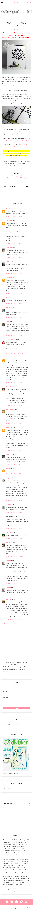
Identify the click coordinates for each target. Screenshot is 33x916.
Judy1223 (9, 542)
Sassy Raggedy (11, 339)
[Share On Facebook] (12, 177)
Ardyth (8, 478)
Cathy (8, 321)
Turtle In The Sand (12, 358)
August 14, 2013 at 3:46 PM (14, 216)
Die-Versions (8, 86)
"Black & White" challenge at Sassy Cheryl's (16, 140)
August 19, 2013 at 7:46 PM (14, 423)
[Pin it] (16, 177)
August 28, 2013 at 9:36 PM (14, 512)
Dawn (8, 261)
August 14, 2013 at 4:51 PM (14, 293)
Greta (8, 298)
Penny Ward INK (9, 907)
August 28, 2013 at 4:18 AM (14, 464)
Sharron (8, 599)
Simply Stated (10, 209)
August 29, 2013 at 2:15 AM (14, 528)
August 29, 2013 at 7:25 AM (14, 538)
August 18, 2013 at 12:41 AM (14, 354)
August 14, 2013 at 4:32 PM (14, 257)
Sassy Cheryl (10, 387)
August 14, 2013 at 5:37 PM (14, 317)
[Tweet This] (7, 177)
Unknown (9, 220)
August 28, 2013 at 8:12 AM (14, 474)
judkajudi (9, 247)
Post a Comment (9, 624)
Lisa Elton (9, 532)
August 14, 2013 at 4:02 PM (14, 243)
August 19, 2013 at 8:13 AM (14, 405)
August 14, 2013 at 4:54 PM (14, 303)
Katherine (9, 427)
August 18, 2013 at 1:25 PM (14, 382)
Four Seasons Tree (19, 84)
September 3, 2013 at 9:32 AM (15, 619)
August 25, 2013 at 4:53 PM (14, 450)
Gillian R (9, 454)
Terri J (8, 468)
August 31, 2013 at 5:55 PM (14, 583)
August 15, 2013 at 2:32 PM (14, 335)
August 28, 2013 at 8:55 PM (14, 500)
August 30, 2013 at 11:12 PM (14, 556)
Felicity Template (17, 907)
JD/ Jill (8, 307)
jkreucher (9, 277)
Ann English (10, 409)
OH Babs (9, 504)
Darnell (8, 560)
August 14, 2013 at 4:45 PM (14, 273)
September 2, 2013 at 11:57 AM (15, 595)
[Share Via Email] (21, 177)
